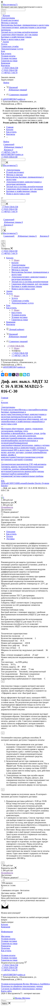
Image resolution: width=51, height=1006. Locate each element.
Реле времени (19, 474)
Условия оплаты (8, 939)
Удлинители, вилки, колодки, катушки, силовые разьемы (25, 451)
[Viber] (17, 374)
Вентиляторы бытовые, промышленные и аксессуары (24, 411)
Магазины (5, 936)
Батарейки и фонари (10, 433)
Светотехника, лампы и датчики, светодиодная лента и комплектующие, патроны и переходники (25, 447)
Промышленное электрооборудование (14, 444)
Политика (5, 948)
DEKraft (4, 483)
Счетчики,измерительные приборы (27, 476)
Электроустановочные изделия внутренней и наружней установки (22, 458)
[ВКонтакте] (2, 374)
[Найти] (3, 12)
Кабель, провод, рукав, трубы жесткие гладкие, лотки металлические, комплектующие (23, 435)
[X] (13, 374)
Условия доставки (9, 941)
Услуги (15, 298)
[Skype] (24, 374)
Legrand (22, 483)
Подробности (7, 507)
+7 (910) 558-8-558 (10, 68)
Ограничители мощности (22, 471)
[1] (2, 497)
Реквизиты (6, 946)
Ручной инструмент (10, 409)
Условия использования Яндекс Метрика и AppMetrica (25, 984)
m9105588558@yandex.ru (14, 99)
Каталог (15, 262)
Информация (7, 931)
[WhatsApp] (20, 374)
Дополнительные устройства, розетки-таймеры (22, 467)
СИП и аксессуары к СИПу (25, 450)
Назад (16, 260)
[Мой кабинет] (2, 217)
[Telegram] (28, 374)
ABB (17, 483)
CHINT (11, 483)
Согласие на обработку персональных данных (21, 989)
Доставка (10, 539)
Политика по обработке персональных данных (22, 986)
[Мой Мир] (10, 374)
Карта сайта (6, 991)
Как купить (17, 312)
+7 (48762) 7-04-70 (9, 72)
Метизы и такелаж (27, 409)
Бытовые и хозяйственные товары (22, 421)
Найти (4, 1004)
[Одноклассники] (6, 374)
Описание (10, 531)
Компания (5, 927)
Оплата (9, 536)
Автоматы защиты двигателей (14, 466)
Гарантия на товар (9, 943)
